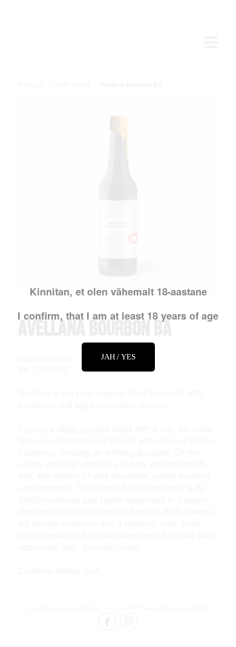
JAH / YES (118, 356)
